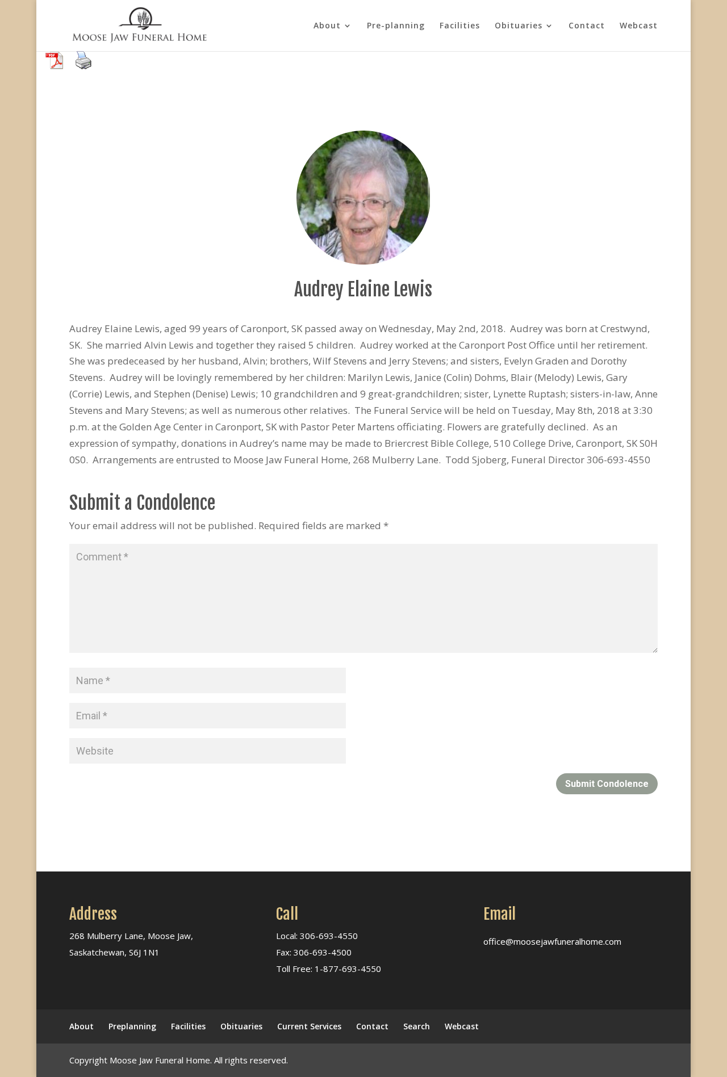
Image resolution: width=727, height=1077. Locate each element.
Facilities (460, 26)
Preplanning (132, 1026)
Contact (587, 26)
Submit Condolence (607, 783)
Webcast (639, 26)
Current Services (309, 1026)
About (327, 26)
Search (416, 1026)
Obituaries (518, 26)
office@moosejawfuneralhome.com (552, 941)
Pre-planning (396, 26)
